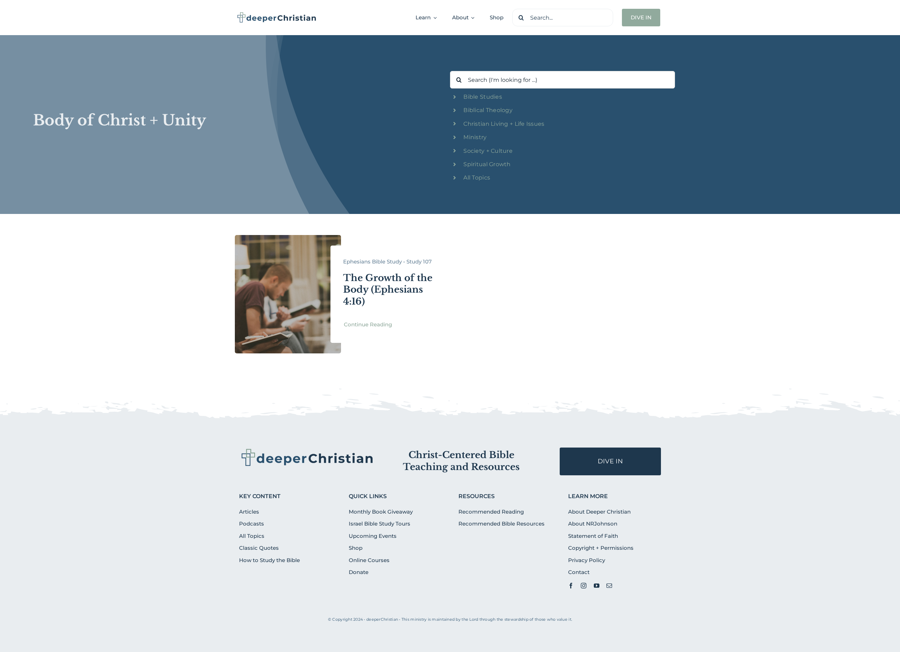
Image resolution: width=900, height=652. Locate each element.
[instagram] (583, 585)
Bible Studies (482, 96)
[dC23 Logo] (277, 14)
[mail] (609, 585)
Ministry (475, 137)
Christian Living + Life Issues (503, 123)
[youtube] (596, 585)
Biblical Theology (488, 110)
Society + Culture (488, 151)
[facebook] (571, 585)
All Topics (476, 177)
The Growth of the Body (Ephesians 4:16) (387, 289)
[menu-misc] (307, 450)
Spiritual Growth (486, 164)
